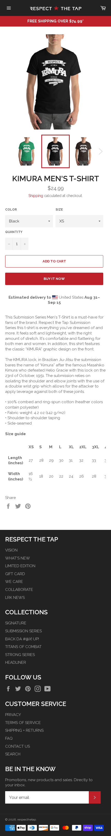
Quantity (13, 232)
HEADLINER (15, 662)
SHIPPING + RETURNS (24, 730)
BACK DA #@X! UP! (22, 639)
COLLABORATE (19, 589)
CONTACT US (17, 746)
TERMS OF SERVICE (23, 722)
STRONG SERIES (20, 654)
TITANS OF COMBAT (23, 646)
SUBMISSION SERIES (23, 631)
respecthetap (26, 819)
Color (11, 209)
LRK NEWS (15, 597)
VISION (11, 550)
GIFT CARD (15, 574)
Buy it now (54, 279)
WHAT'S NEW (17, 558)
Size (59, 209)
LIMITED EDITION (20, 566)
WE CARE (14, 581)
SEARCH (12, 754)
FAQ (9, 738)
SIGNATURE (15, 623)
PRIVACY (13, 714)
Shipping (35, 196)
